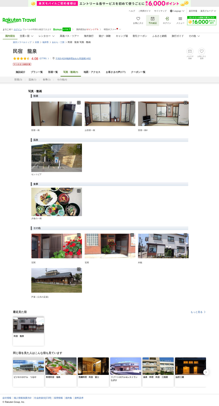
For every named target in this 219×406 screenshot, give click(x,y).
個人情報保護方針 (23, 398)
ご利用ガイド (144, 11)
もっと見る (197, 312)
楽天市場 (193, 11)
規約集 (68, 398)
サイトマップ (160, 11)
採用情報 (58, 398)
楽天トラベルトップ (22, 42)
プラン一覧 (37, 72)
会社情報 (6, 398)
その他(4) (62, 79)
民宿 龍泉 (25, 51)
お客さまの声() (116, 72)
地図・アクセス (92, 72)
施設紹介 (20, 72)
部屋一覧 (53, 72)
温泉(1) (32, 79)
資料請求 (79, 398)
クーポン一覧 (138, 72)
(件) (43, 58)
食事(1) (46, 79)
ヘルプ (132, 11)
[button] (42, 318)
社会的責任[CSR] (42, 398)
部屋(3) (18, 79)
